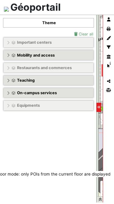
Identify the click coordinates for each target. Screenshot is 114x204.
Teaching (26, 80)
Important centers (34, 42)
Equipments (28, 105)
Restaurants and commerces (44, 67)
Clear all (85, 34)
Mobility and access (36, 55)
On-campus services (37, 93)
